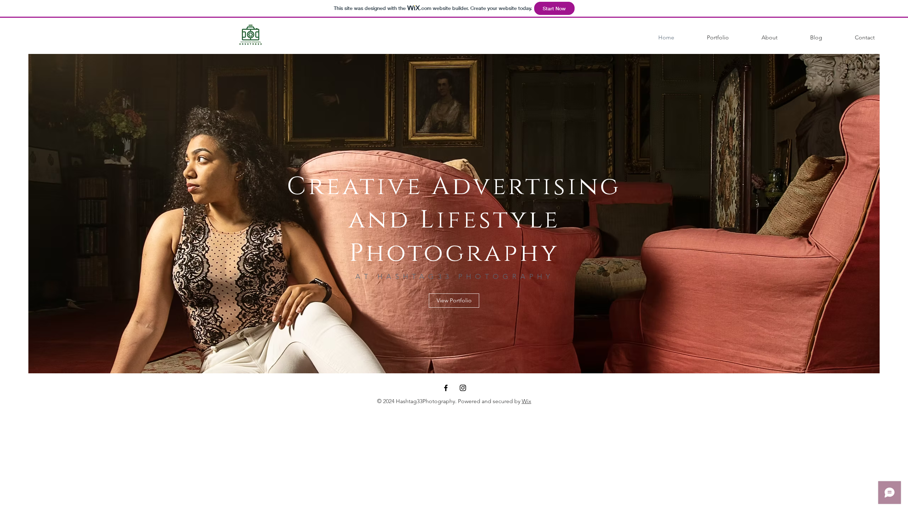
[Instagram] (463, 388)
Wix (526, 401)
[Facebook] (446, 388)
